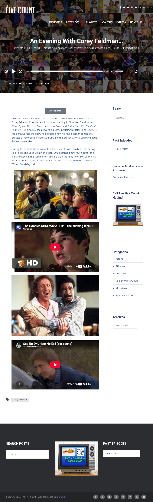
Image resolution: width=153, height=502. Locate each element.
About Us (106, 22)
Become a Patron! (122, 177)
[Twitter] (124, 7)
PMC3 (62, 496)
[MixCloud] (140, 7)
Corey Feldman (20, 122)
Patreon (121, 22)
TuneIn (38, 83)
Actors (47, 48)
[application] (68, 71)
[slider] (119, 73)
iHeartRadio (25, 83)
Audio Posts (58, 48)
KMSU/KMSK (55, 22)
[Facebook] (120, 7)
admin (37, 48)
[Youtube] (128, 7)
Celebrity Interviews (74, 48)
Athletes (120, 266)
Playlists (91, 22)
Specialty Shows (102, 48)
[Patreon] (136, 7)
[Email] (144, 7)
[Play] (14, 71)
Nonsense (136, 22)
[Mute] (112, 71)
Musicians (89, 48)
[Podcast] (132, 7)
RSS (47, 83)
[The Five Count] (21, 9)
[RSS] (116, 497)
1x (127, 71)
